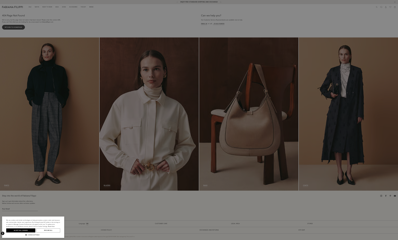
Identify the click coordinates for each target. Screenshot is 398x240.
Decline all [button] (48, 230)
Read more (51, 226)
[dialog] (199, 120)
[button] (33, 235)
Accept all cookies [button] (21, 230)
